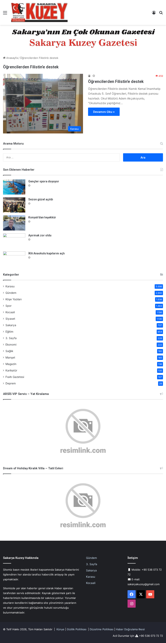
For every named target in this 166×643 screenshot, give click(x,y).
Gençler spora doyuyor (43, 181)
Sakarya (10, 325)
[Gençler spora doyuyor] (14, 187)
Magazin (10, 364)
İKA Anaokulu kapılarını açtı (46, 253)
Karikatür (11, 370)
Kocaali (10, 312)
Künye (60, 629)
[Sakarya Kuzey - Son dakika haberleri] (39, 12)
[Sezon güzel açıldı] (14, 205)
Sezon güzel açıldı (40, 199)
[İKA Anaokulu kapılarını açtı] (14, 259)
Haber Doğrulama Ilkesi (130, 629)
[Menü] (5, 14)
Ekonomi (10, 344)
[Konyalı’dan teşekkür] (14, 223)
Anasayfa (11, 57)
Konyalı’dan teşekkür (42, 217)
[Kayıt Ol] (154, 14)
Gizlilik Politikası (76, 629)
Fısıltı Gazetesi (14, 377)
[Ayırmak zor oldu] (14, 241)
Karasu (10, 286)
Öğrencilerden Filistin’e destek (116, 81)
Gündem (10, 292)
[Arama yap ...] (161, 14)
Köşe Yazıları (13, 299)
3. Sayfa (11, 338)
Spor (8, 305)
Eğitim (9, 331)
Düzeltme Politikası (101, 629)
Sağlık (9, 351)
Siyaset (10, 318)
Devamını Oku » (104, 111)
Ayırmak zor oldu (39, 235)
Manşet (10, 357)
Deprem (10, 383)
